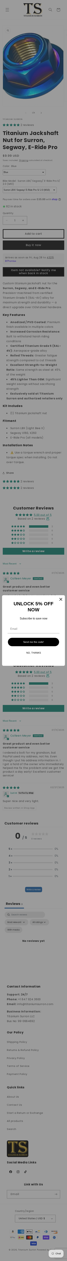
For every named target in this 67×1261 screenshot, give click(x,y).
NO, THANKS (33, 652)
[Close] (61, 599)
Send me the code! (33, 642)
